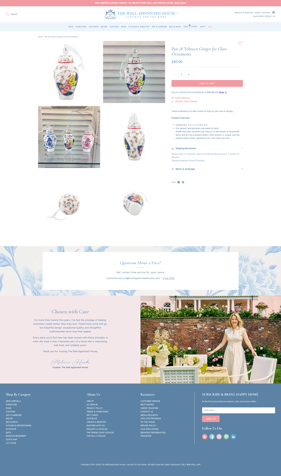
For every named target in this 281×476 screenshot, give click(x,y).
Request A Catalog (97, 429)
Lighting (10, 411)
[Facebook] (212, 436)
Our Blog (92, 418)
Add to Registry (182, 98)
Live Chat (168, 278)
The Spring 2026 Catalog (100, 432)
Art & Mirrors (14, 415)
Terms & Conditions (97, 411)
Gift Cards (92, 415)
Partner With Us (96, 425)
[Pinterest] (226, 436)
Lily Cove (11, 442)
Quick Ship (11, 439)
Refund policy (148, 425)
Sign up (211, 418)
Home (40, 37)
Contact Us (146, 411)
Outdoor (11, 429)
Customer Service (150, 401)
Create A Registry (96, 422)
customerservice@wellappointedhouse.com (133, 278)
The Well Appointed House (113, 464)
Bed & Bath (12, 422)
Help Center (147, 404)
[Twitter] (204, 436)
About (90, 401)
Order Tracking (149, 408)
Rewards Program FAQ (153, 432)
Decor (9, 418)
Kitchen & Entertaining (18, 425)
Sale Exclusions (149, 429)
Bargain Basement (16, 435)
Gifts (8, 432)
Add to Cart (207, 83)
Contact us (269, 16)
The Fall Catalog (96, 435)
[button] (273, 12)
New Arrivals (13, 401)
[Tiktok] (233, 436)
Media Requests (149, 415)
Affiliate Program (150, 418)
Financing (145, 435)
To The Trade (147, 422)
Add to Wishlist (240, 43)
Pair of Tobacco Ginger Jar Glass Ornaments (61, 37)
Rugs (8, 408)
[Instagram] (219, 436)
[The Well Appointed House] (140, 14)
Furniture (11, 404)
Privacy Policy (95, 408)
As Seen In (92, 404)
